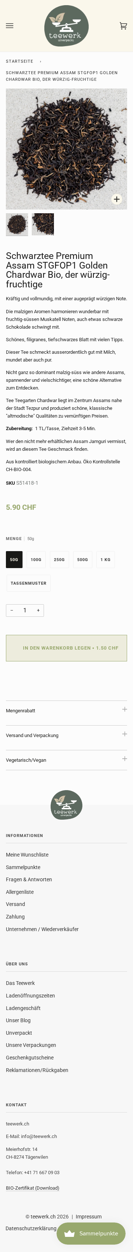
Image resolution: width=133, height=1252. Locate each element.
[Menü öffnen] (17, 26)
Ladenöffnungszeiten (30, 996)
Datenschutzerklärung (31, 1228)
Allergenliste (20, 892)
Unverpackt (19, 1033)
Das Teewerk (20, 983)
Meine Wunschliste (27, 855)
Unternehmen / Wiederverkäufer (42, 929)
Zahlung (15, 917)
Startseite (19, 61)
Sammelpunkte (23, 867)
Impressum (89, 1217)
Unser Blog (18, 1020)
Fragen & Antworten (29, 879)
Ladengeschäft (23, 1008)
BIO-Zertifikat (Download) (32, 1188)
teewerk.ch (43, 1217)
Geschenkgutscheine (30, 1058)
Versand (15, 904)
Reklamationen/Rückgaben (37, 1070)
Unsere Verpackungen (31, 1045)
